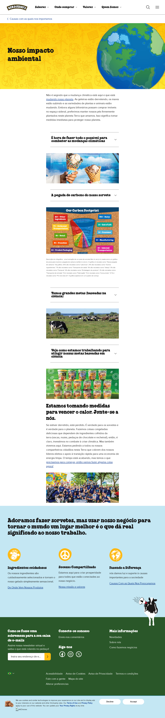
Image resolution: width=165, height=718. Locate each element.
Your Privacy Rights (67, 706)
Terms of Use (72, 703)
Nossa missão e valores (72, 586)
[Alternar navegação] (157, 7)
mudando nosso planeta (59, 99)
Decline (109, 701)
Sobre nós (115, 642)
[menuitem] (41, 7)
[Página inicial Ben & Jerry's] (17, 7)
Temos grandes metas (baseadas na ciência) (78, 295)
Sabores (40, 7)
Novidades (115, 637)
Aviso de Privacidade (100, 673)
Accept (133, 701)
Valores (88, 7)
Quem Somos (110, 7)
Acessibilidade (54, 673)
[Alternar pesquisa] (148, 7)
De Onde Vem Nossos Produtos (25, 587)
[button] (11, 673)
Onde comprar (64, 7)
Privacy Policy (87, 703)
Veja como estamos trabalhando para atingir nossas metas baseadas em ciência (80, 353)
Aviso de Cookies (75, 673)
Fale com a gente (55, 678)
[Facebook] (62, 654)
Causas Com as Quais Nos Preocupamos (132, 583)
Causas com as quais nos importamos (31, 18)
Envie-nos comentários (71, 637)
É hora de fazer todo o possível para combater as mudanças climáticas (79, 140)
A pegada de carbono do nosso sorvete (81, 195)
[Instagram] (70, 654)
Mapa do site (75, 678)
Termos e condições (127, 673)
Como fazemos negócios (123, 647)
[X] (78, 654)
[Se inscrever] (47, 656)
